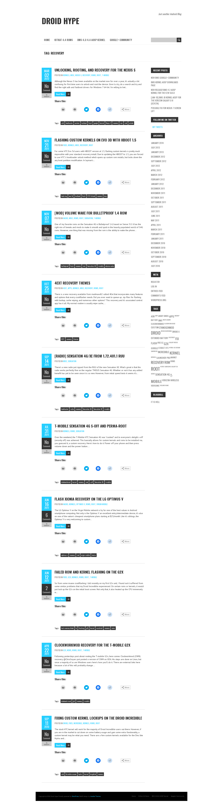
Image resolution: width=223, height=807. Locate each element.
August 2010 (157, 261)
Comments (47, 519)
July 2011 (155, 211)
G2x (69, 577)
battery (154, 320)
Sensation (88, 218)
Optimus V (80, 504)
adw (156, 315)
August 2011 (157, 206)
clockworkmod (66, 482)
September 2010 (158, 256)
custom (77, 123)
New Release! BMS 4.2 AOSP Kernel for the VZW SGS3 (163, 91)
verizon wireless (170, 380)
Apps (70, 288)
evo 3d (71, 196)
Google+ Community (121, 40)
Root (99, 75)
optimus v (64, 555)
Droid (65, 723)
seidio (153, 373)
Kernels (66, 75)
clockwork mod (66, 701)
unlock (131, 123)
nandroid (99, 628)
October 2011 (157, 197)
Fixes (65, 145)
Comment (46, 90)
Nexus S (78, 75)
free (159, 342)
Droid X (175, 331)
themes (75, 339)
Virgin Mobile (102, 504)
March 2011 (156, 229)
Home (47, 40)
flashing (81, 628)
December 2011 (158, 188)
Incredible (78, 723)
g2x (87, 628)
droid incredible (166, 331)
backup (177, 315)
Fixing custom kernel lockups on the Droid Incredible (98, 718)
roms (113, 628)
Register (155, 281)
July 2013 (155, 147)
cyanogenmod (166, 327)
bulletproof (64, 266)
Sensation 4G (91, 266)
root (126, 123)
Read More (60, 94)
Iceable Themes (95, 796)
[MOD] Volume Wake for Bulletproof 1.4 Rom (91, 213)
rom (121, 123)
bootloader (69, 123)
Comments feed (158, 295)
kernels (153, 357)
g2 (162, 342)
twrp (105, 196)
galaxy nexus (173, 342)
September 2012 (158, 161)
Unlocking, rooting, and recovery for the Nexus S (95, 70)
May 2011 (155, 220)
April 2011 (156, 224)
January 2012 (157, 184)
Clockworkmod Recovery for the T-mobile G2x (92, 645)
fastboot (84, 123)
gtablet (161, 347)
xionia (94, 555)
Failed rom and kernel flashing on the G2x (89, 572)
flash (90, 123)
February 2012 (158, 179)
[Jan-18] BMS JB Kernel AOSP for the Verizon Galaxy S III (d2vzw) (166, 100)
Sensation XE (98, 409)
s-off (91, 482)
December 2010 (158, 243)
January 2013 (157, 152)
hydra (80, 774)
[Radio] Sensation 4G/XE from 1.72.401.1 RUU (90, 356)
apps (171, 316)
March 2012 (156, 174)
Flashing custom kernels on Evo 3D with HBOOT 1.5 (95, 140)
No (46, 86)
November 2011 (158, 193)
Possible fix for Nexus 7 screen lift (166, 109)
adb (62, 123)
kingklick (93, 774)
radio (72, 409)
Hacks (65, 218)
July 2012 (155, 165)
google (96, 123)
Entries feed (157, 291)
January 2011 (157, 238)
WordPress (75, 796)
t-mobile (100, 266)
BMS (160, 320)
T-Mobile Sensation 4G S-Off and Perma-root (91, 426)
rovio (162, 366)
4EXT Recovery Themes (72, 283)
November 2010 (158, 247)
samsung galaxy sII (171, 366)
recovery (115, 123)
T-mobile (105, 75)
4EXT (65, 288)
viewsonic (155, 385)
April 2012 (156, 170)
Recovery (86, 75)
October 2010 (157, 252)
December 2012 (158, 156)
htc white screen (71, 774)
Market (174, 357)
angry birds (163, 315)
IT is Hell (155, 402)
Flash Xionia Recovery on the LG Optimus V (89, 499)
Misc (72, 75)
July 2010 (155, 265)
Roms (93, 75)
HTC (167, 347)
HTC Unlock (91, 196)
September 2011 (158, 202)
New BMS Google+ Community (165, 77)
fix (76, 628)
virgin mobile (85, 555)
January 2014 (157, 143)
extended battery (159, 338)
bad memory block (67, 628)
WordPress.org (158, 300)
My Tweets (157, 127)
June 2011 (155, 215)
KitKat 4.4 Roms (63, 40)
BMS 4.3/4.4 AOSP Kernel (91, 40)
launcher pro (163, 357)
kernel (102, 123)
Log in (154, 286)
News (69, 650)
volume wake (109, 266)
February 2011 (157, 234)
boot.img (64, 196)
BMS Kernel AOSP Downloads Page (164, 83)
